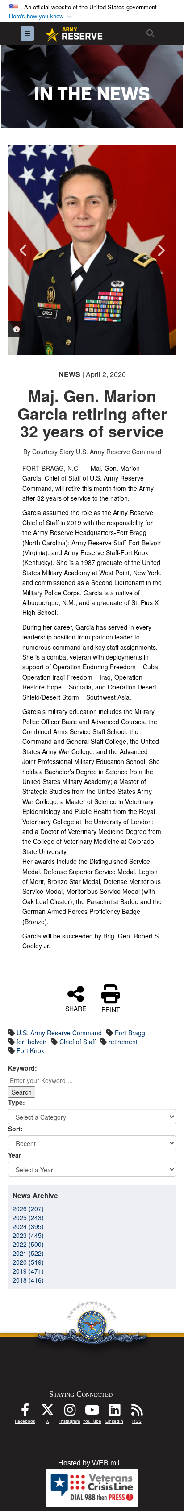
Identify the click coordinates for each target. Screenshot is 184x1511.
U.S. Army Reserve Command (59, 1032)
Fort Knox (30, 1050)
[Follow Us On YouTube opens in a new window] (92, 1412)
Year (14, 1154)
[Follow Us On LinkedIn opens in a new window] (114, 1412)
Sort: (15, 1128)
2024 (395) (28, 1226)
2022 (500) (28, 1244)
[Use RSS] (136, 1412)
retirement (123, 1041)
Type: (16, 1102)
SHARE (75, 1008)
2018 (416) (28, 1279)
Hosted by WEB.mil (89, 1463)
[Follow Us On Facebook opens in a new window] (25, 1412)
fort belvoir (31, 1041)
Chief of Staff (77, 1041)
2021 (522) (28, 1253)
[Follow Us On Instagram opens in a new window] (70, 1412)
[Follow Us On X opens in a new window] (47, 1412)
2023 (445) (28, 1235)
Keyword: (22, 1067)
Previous (24, 250)
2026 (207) (28, 1208)
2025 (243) (28, 1217)
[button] (41, 16)
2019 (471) (28, 1270)
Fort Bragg (130, 1032)
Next (160, 250)
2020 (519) (28, 1262)
